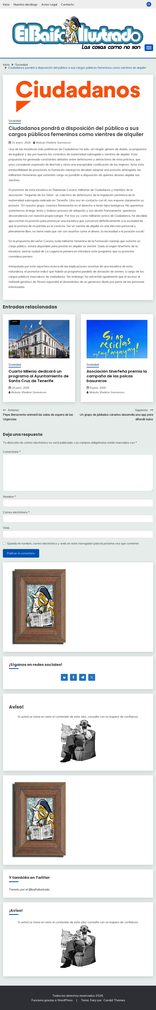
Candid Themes (114, 1000)
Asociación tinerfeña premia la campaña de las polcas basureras (117, 376)
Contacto (67, 4)
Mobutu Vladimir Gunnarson (53, 142)
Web (6, 528)
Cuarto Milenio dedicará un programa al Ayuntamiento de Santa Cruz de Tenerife (39, 376)
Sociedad (15, 121)
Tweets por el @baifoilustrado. (29, 889)
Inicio (6, 4)
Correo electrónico (16, 512)
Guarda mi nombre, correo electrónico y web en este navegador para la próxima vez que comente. (73, 543)
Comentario (12, 452)
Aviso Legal (49, 4)
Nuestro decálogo (25, 4)
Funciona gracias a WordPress (52, 1000)
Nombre (9, 496)
